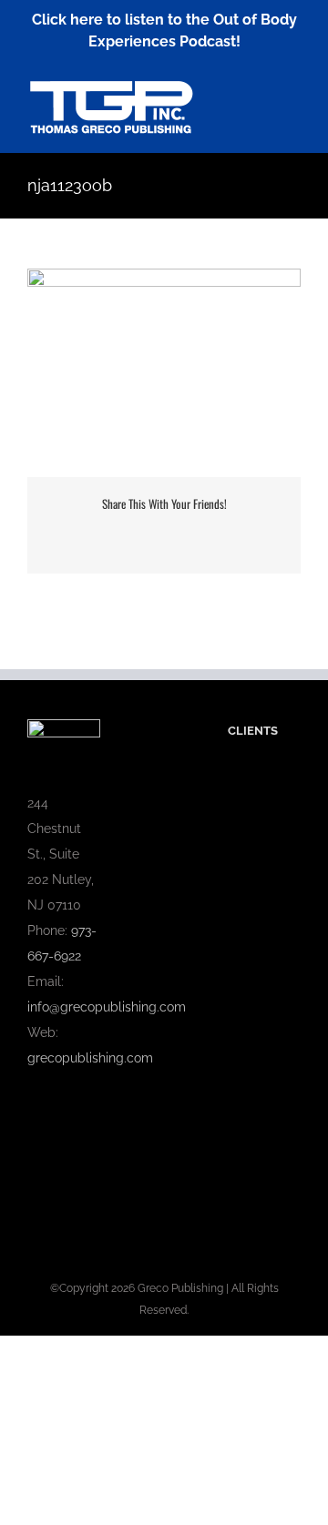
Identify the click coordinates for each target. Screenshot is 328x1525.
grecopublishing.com (90, 1058)
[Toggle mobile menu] (293, 88)
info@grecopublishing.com (106, 1007)
